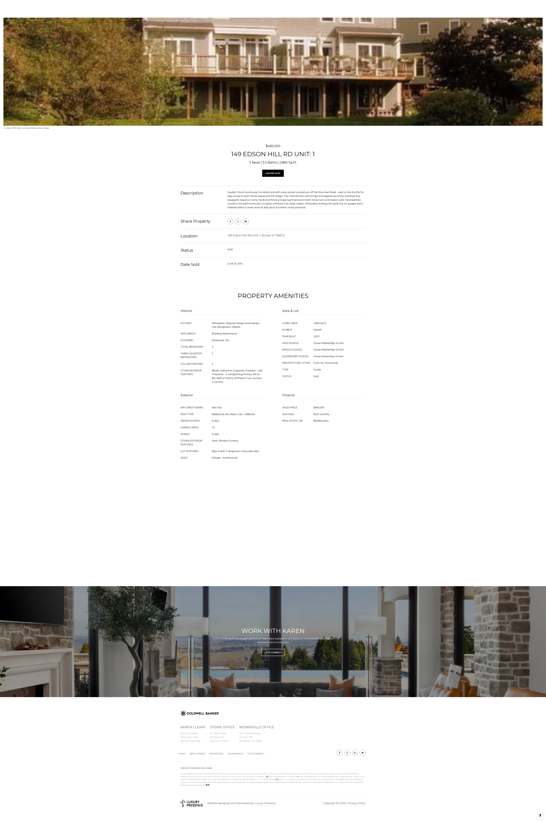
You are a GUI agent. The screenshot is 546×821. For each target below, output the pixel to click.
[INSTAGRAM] (347, 753)
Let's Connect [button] (273, 652)
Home (181, 753)
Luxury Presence (265, 803)
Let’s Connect (256, 754)
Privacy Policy (356, 803)
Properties (216, 753)
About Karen (197, 753)
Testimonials (235, 753)
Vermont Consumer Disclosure (196, 768)
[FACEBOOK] (339, 753)
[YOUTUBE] (362, 753)
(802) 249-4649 (189, 733)
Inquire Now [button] (273, 173)
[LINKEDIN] (355, 753)
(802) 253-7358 (189, 737)
